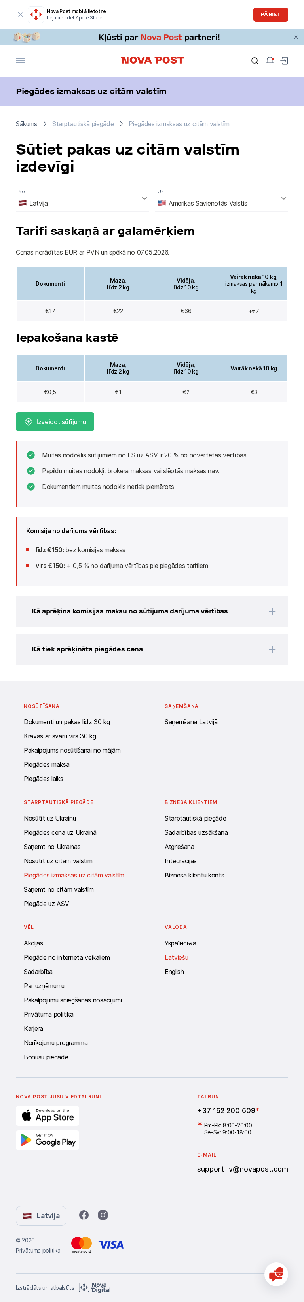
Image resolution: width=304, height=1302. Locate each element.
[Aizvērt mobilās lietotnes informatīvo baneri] (20, 14)
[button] (142, 611)
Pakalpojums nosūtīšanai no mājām (72, 750)
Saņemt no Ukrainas (52, 847)
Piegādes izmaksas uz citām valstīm (74, 875)
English (174, 972)
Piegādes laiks (43, 779)
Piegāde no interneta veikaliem (67, 957)
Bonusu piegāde (46, 1057)
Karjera (33, 1028)
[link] (152, 37)
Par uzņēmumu (44, 986)
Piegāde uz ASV (46, 904)
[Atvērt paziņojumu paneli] (270, 61)
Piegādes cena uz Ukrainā (60, 832)
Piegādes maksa (47, 764)
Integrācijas (181, 861)
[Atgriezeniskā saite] (276, 1274)
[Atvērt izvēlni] (20, 60)
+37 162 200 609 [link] (226, 1110)
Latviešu (176, 957)
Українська (180, 943)
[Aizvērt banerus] (296, 37)
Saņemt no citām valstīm (59, 889)
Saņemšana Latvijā (191, 722)
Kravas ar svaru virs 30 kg (60, 736)
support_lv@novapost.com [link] (242, 1169)
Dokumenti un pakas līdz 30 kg (67, 722)
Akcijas (33, 943)
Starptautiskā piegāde (195, 818)
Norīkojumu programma (56, 1043)
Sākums (26, 124)
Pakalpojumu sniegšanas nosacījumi (73, 1000)
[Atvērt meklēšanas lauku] (255, 61)
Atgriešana (179, 847)
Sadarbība (38, 972)
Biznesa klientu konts (194, 875)
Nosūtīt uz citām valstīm (58, 861)
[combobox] (82, 198)
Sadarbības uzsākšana (196, 832)
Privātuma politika (48, 1014)
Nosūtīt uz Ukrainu (50, 818)
